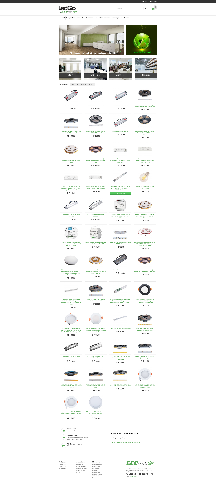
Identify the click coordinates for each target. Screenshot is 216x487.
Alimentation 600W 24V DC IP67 (120, 270)
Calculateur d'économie (85, 18)
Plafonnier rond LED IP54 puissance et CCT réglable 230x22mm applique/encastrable (96, 413)
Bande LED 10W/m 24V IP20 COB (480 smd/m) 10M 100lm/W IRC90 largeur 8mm (95, 160)
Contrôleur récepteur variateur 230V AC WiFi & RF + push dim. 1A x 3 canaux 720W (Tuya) (120, 160)
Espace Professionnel (102, 18)
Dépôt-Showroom (80, 470)
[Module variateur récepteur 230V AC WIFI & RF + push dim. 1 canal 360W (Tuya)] (120, 205)
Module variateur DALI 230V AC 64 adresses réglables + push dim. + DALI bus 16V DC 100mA (71, 244)
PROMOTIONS (74, 84)
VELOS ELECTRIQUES (87, 84)
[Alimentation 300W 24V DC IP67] (96, 95)
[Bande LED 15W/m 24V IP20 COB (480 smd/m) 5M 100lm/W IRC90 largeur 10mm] (145, 205)
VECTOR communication (151, 484)
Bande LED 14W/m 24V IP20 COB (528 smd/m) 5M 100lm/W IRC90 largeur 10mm (71, 160)
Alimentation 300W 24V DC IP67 (96, 105)
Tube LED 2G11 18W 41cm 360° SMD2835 (120, 328)
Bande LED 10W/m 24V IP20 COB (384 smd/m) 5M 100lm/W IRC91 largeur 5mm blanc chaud (71, 385)
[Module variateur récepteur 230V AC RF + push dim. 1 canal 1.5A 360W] (96, 232)
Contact (126, 18)
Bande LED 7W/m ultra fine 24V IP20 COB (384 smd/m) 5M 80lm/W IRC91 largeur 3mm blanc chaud (95, 271)
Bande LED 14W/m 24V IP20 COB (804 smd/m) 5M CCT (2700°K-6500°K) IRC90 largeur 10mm (120, 358)
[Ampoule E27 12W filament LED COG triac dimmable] (145, 177)
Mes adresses (96, 472)
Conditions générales (81, 468)
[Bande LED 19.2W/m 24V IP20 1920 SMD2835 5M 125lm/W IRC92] (96, 289)
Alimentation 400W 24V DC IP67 (120, 131)
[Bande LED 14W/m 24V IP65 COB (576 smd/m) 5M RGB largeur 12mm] (96, 121)
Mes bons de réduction (98, 477)
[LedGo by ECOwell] (68, 9)
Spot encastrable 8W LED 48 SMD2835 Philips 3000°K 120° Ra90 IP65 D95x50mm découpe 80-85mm (95, 330)
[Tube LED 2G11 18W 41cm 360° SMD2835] (120, 319)
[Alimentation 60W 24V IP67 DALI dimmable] (96, 346)
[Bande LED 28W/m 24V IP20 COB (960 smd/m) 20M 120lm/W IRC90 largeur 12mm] (145, 121)
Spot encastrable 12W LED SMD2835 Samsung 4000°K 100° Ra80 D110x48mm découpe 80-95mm (145, 385)
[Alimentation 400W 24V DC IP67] (120, 121)
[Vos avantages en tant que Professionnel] (141, 40)
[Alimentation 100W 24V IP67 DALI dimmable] (71, 346)
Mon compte (96, 462)
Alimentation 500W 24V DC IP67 (120, 105)
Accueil (62, 18)
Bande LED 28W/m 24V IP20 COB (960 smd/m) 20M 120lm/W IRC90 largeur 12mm (144, 133)
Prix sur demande (120, 193)
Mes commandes (97, 464)
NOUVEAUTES (64, 84)
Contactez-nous (153, 1)
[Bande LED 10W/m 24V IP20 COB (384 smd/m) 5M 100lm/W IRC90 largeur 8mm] (120, 374)
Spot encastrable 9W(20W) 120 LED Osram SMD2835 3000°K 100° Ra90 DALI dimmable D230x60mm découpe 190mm (71, 330)
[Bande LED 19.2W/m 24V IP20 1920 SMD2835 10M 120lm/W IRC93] (145, 319)
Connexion (144, 1)
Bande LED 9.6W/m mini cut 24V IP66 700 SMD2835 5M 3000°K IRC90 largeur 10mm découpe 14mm (144, 244)
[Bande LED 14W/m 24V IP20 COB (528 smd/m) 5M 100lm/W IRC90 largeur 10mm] (71, 149)
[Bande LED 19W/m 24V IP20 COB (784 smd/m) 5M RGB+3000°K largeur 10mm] (145, 95)
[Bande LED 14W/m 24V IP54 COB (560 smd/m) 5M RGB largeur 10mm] (145, 346)
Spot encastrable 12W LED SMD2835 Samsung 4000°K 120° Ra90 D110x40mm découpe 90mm (71, 413)
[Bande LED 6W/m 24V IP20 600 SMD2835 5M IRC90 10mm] (120, 232)
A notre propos (117, 18)
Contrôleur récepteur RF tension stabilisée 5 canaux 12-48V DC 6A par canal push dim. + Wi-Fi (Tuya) (71, 188)
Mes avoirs (95, 470)
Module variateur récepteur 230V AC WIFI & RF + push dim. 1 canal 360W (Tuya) (120, 216)
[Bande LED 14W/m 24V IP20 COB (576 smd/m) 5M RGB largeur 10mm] (71, 121)
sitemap (78, 472)
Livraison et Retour (81, 466)
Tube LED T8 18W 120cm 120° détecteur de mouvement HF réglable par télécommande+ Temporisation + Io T (120, 301)
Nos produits (70, 18)
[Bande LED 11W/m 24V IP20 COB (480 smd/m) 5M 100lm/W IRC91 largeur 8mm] (145, 260)
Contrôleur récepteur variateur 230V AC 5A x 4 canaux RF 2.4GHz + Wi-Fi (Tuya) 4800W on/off (145, 160)
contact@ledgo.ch (134, 476)
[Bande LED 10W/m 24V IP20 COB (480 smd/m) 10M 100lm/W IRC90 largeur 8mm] (96, 149)
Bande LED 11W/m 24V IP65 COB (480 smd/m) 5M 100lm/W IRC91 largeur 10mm (95, 385)
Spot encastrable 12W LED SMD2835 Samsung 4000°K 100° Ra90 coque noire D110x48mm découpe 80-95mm (144, 301)
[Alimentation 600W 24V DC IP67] (120, 260)
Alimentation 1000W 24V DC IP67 (71, 105)
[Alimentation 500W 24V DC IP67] (120, 95)
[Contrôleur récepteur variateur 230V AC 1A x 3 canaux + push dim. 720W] (96, 177)
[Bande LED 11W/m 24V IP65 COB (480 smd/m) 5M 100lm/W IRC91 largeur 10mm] (96, 374)
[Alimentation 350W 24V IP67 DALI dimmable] (96, 205)
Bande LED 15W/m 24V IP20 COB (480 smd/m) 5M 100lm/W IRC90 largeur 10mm (144, 216)
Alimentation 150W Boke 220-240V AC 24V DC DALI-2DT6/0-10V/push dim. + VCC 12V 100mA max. (120, 188)
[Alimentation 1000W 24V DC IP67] (71, 95)
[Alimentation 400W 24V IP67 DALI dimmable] (71, 205)
